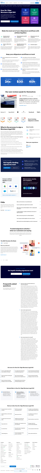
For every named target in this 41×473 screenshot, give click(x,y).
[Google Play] (32, 466)
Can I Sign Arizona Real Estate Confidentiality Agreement (19, 371)
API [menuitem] (18, 2)
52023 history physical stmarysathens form (18, 410)
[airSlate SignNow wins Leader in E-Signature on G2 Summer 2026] (3, 120)
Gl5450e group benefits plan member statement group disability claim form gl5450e (19, 419)
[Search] (39, 3)
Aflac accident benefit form (32, 433)
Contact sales (32, 2)
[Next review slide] (39, 96)
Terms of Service (3, 470)
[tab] (28, 201)
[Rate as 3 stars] (28, 146)
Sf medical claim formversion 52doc (6, 419)
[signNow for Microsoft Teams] (10, 186)
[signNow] (3, 2)
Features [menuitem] (7, 2)
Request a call (15, 167)
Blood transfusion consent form (33, 419)
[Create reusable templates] (34, 12)
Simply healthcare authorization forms (7, 414)
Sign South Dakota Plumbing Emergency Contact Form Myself (7, 381)
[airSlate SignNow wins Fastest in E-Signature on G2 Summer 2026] (23, 120)
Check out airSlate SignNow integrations (9, 195)
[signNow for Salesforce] (4, 191)
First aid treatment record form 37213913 (7, 410)
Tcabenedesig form (5, 433)
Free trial (37, 2)
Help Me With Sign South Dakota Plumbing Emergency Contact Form (20, 381)
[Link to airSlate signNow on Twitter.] (35, 470)
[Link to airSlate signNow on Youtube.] (39, 470)
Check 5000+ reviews (22, 105)
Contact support (7, 210)
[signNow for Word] (15, 186)
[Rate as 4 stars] (29, 146)
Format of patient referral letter (33, 428)
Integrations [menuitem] (15, 2)
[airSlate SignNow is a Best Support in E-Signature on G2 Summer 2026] (16, 120)
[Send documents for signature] (26, 12)
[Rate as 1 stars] (26, 146)
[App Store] (37, 466)
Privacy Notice (8, 470)
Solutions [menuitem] (10, 2)
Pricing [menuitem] (22, 2)
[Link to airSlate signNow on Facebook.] (33, 470)
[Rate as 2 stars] (27, 146)
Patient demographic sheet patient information (19, 433)
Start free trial (7, 167)
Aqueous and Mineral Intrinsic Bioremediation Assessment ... (21, 393)
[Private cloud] (26, 20)
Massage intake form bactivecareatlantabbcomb (32, 424)
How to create (27, 451)
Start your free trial (14, 21)
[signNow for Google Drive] (4, 186)
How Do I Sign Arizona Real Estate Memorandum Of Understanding (33, 371)
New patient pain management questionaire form (20, 429)
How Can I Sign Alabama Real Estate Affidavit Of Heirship (6, 371)
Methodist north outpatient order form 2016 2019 (20, 424)
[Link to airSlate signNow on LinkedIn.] (37, 470)
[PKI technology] (34, 20)
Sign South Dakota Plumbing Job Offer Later (7, 376)
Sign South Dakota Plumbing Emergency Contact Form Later (33, 376)
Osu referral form (4, 428)
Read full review (3, 254)
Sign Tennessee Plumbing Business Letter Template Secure (20, 376)
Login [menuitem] (39, 0)
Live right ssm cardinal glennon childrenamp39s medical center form (33, 410)
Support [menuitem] (37, 0)
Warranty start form (18, 414)
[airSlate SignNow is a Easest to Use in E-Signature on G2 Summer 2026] (10, 120)
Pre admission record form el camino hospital (33, 414)
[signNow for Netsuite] (13, 191)
